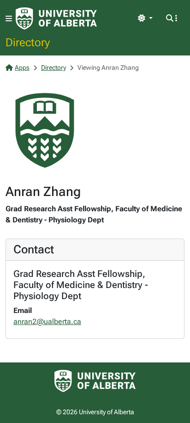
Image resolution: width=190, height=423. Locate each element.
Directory (28, 42)
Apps (22, 67)
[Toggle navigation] (9, 19)
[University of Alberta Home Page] (56, 18)
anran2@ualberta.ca (47, 321)
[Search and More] (171, 18)
